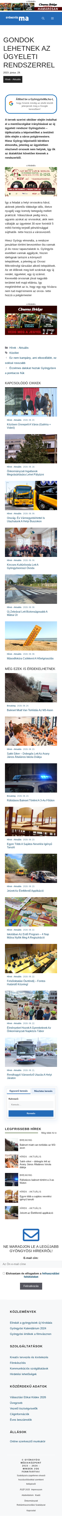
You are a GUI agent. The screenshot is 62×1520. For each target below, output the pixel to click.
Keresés (31, 1113)
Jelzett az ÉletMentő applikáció (36, 1212)
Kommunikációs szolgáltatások (29, 1368)
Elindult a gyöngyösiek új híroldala (31, 1322)
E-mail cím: (31, 1258)
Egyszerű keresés (19, 1091)
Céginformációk (19, 1414)
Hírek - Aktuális (13, 79)
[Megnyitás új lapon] (31, 181)
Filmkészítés (18, 1362)
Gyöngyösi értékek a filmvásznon (30, 1334)
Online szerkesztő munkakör (27, 1441)
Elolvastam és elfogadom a (32, 1275)
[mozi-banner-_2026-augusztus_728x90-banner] (31, 9)
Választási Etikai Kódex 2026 (28, 1397)
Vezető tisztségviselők (24, 1408)
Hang (50, 191)
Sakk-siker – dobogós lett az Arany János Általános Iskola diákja (35, 1164)
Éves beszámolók (21, 1419)
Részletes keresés (43, 1091)
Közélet (14, 352)
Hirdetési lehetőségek (23, 1374)
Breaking (26, 1140)
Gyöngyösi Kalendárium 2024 (28, 1328)
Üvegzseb (16, 1402)
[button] (43, 18)
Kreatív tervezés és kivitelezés (29, 1357)
